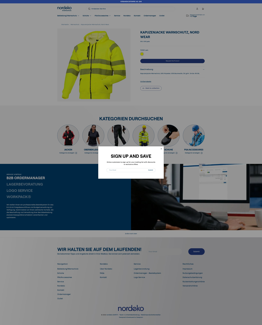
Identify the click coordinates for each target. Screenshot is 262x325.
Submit (152, 170)
